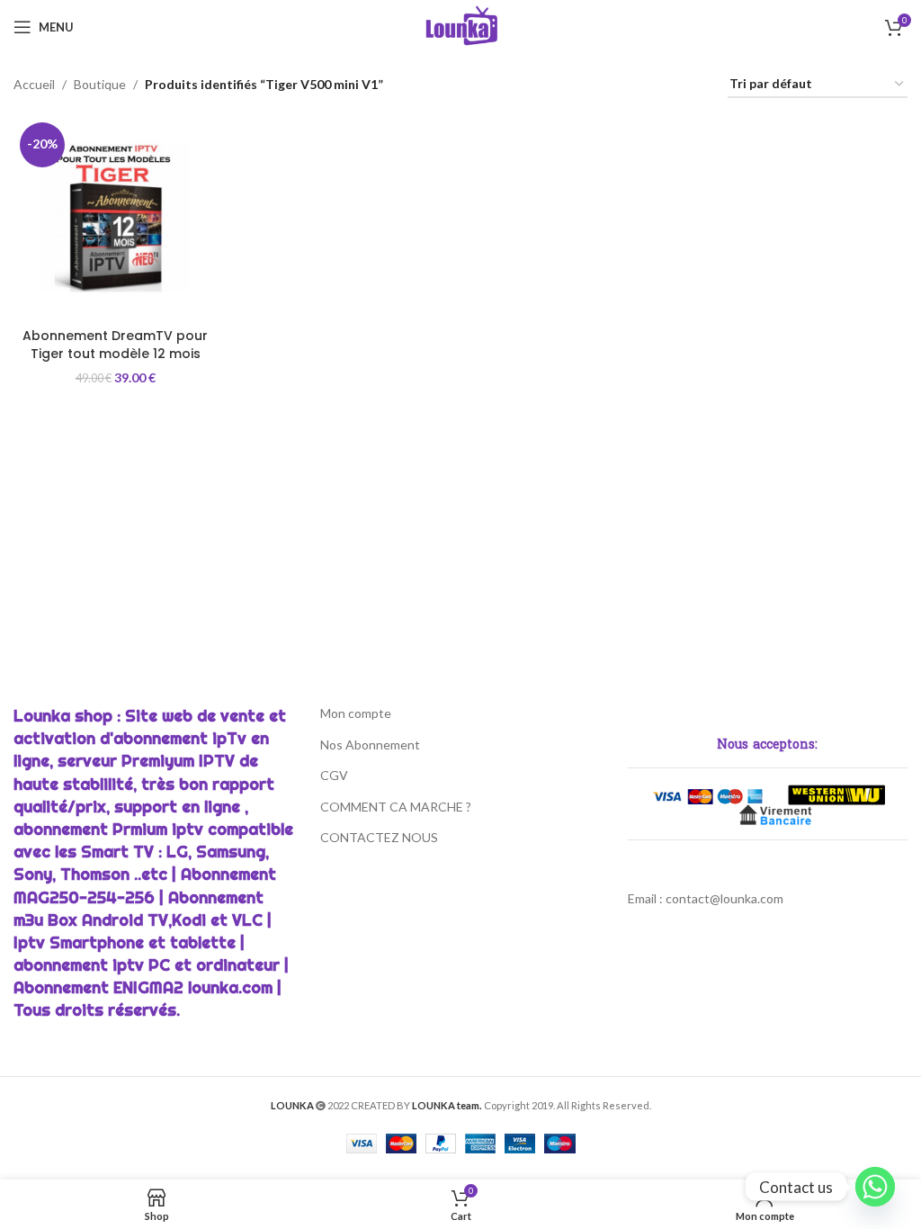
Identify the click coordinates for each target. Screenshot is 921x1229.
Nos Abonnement (370, 744)
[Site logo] (461, 25)
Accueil (34, 84)
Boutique (100, 84)
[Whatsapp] (875, 1187)
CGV (334, 775)
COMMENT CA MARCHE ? (395, 806)
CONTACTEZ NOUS (379, 837)
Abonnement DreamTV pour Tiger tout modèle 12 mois (115, 345)
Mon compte (355, 713)
